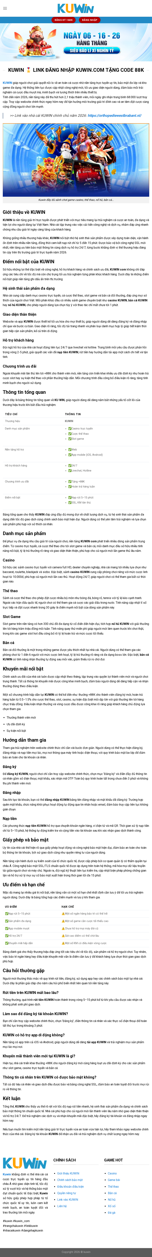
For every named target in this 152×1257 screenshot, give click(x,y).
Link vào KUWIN (67, 1199)
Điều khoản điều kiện (70, 1186)
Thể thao (113, 1186)
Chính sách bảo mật (70, 1180)
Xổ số (111, 1206)
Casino (112, 1173)
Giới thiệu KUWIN (68, 1173)
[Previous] (7, 42)
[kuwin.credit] (76, 8)
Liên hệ (62, 1206)
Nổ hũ (111, 1199)
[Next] (144, 42)
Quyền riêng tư (66, 1193)
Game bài (114, 1180)
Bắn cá (112, 1193)
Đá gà (111, 1212)
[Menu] (5, 8)
